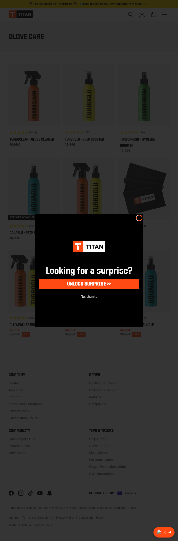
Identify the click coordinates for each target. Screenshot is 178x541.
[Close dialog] (139, 218)
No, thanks (89, 296)
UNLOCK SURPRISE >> (89, 284)
